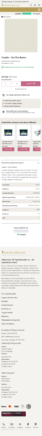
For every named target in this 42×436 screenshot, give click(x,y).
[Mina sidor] (35, 5)
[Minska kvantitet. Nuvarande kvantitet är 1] (6, 83)
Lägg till (29, 83)
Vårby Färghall (7, 1)
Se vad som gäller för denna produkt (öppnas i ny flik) (20, 112)
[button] (31, 5)
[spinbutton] (11, 83)
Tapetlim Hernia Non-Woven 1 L (23, 142)
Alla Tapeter (7, 17)
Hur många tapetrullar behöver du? (18, 95)
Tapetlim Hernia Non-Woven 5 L (7, 142)
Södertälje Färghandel (22, 1)
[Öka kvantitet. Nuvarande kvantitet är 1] (17, 83)
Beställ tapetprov (21, 89)
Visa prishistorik (6, 79)
